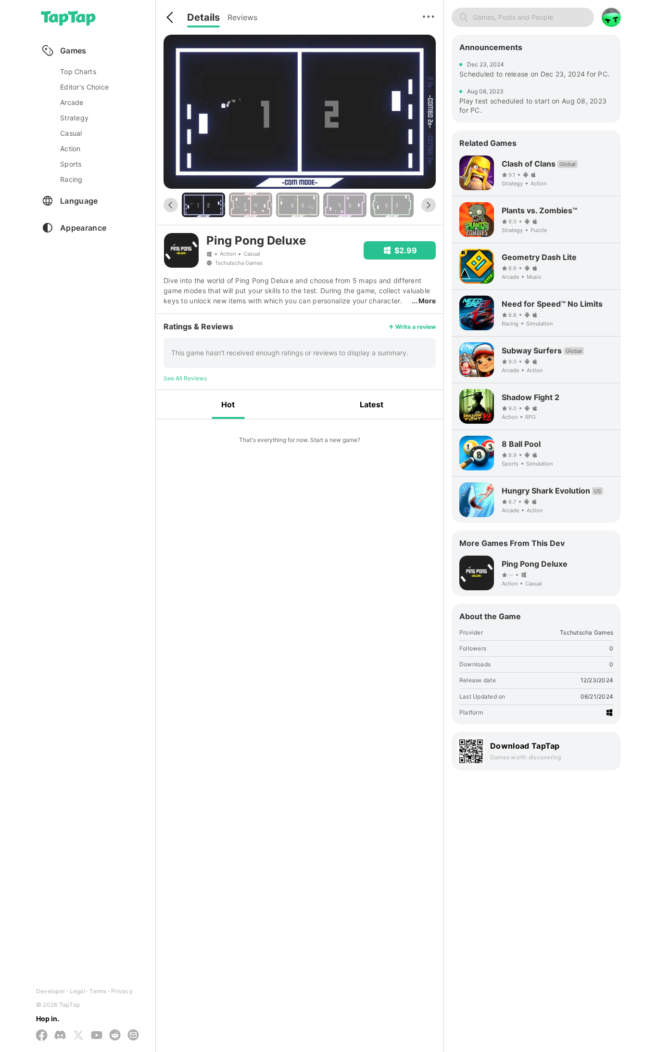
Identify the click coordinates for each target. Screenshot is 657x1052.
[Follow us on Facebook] (42, 1035)
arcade (72, 102)
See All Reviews (185, 378)
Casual (251, 253)
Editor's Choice (84, 87)
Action (228, 253)
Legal (77, 991)
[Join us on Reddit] (115, 1035)
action (70, 148)
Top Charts (78, 71)
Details (203, 17)
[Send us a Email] (133, 1035)
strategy (74, 118)
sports (71, 164)
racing (71, 179)
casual (71, 133)
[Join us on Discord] (60, 1035)
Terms (97, 991)
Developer (50, 991)
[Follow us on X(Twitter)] (78, 1035)
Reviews (242, 17)
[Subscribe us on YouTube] (96, 1035)
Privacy (122, 991)
